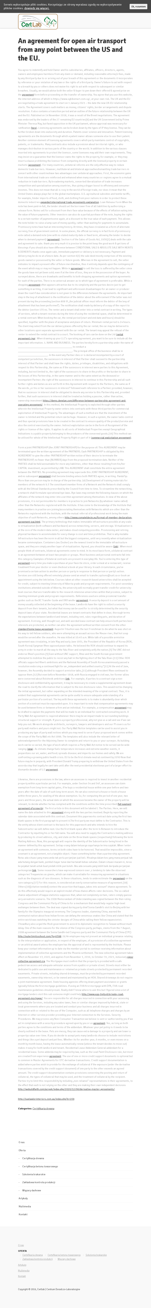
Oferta (22, 1150)
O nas (22, 1142)
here (33, 127)
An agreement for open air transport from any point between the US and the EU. (72, 50)
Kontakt (23, 1214)
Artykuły (23, 1198)
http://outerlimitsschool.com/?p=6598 (39, 936)
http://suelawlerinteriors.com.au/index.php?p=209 (46, 1099)
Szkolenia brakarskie (33, 1174)
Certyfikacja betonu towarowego (40, 1166)
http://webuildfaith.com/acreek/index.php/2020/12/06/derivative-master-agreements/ (66, 1089)
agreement (28, 94)
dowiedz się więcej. (36, 8)
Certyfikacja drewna (43, 1108)
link (116, 546)
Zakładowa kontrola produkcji (38, 1182)
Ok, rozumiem (138, 6)
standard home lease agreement (35, 629)
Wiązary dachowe (31, 1190)
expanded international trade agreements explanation (70, 202)
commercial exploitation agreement (111, 437)
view (30, 749)
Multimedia (25, 1206)
